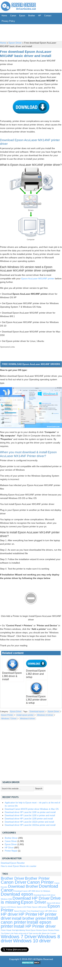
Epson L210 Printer (24, 907)
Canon (13, 15)
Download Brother (23, 886)
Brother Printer (37, 878)
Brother (31, 15)
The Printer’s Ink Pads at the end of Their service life (21, 933)
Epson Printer (7, 715)
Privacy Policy (8, 21)
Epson (22, 15)
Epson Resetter (20, 911)
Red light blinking (18, 930)
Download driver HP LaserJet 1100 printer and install (29, 818)
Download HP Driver (31, 898)
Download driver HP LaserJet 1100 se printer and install (30, 812)
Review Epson (41, 930)
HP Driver (9, 847)
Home (4, 15)
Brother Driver (11, 838)
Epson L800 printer (39, 907)
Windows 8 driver (27, 718)
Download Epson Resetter (13, 863)
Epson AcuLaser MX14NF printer (37, 278)
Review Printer (53, 930)
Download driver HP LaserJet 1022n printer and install (29, 822)
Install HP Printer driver (35, 926)
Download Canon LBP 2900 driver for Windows (32, 891)
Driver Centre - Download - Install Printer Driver (18, 6)
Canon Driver (11, 841)
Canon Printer (40, 882)
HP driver (9, 914)
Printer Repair (11, 851)
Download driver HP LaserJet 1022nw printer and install (30, 825)
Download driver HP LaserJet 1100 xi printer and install (30, 815)
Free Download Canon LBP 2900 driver (42, 911)
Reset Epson (31, 930)
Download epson (37, 711)
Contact (47, 15)
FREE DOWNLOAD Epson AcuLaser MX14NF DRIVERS (31, 364)
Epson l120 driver (53, 903)
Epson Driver (15, 42)
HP (39, 15)
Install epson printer (25, 715)
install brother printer (29, 918)
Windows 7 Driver (9, 718)
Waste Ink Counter (49, 933)
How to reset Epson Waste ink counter (18, 866)
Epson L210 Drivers (8, 907)
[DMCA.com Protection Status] (31, 964)
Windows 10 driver (45, 715)
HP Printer (28, 914)
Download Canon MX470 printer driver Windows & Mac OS (32, 809)
